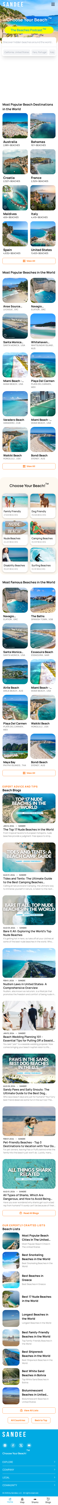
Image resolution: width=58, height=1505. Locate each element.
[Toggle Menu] (53, 4)
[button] (29, 1462)
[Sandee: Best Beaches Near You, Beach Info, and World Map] (13, 4)
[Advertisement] (29, 78)
